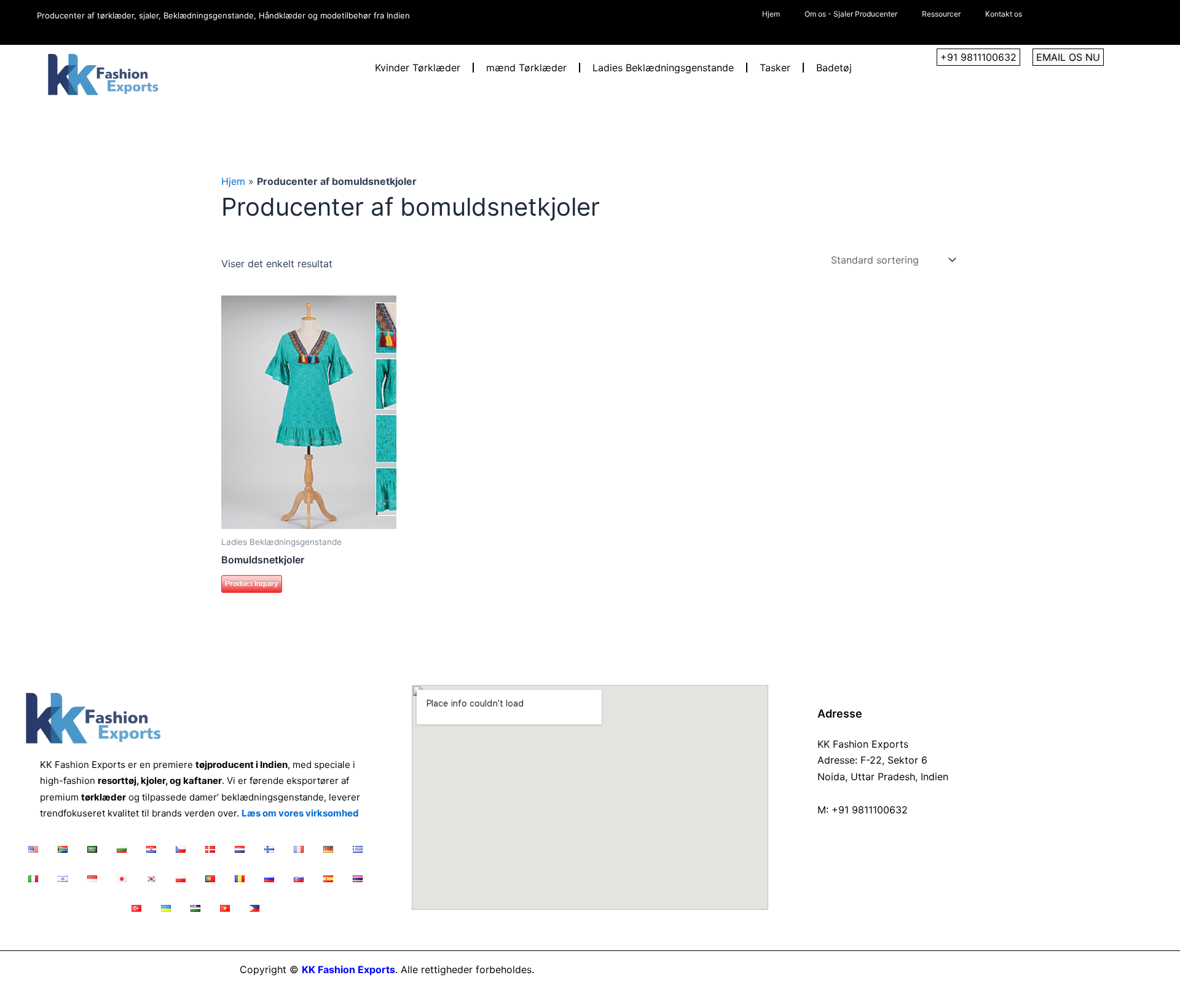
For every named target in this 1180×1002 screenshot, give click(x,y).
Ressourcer (941, 13)
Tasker (775, 67)
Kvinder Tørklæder (417, 67)
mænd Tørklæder (526, 67)
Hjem (771, 13)
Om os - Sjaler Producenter (850, 13)
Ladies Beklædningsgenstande (663, 67)
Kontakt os (1003, 13)
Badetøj (834, 67)
